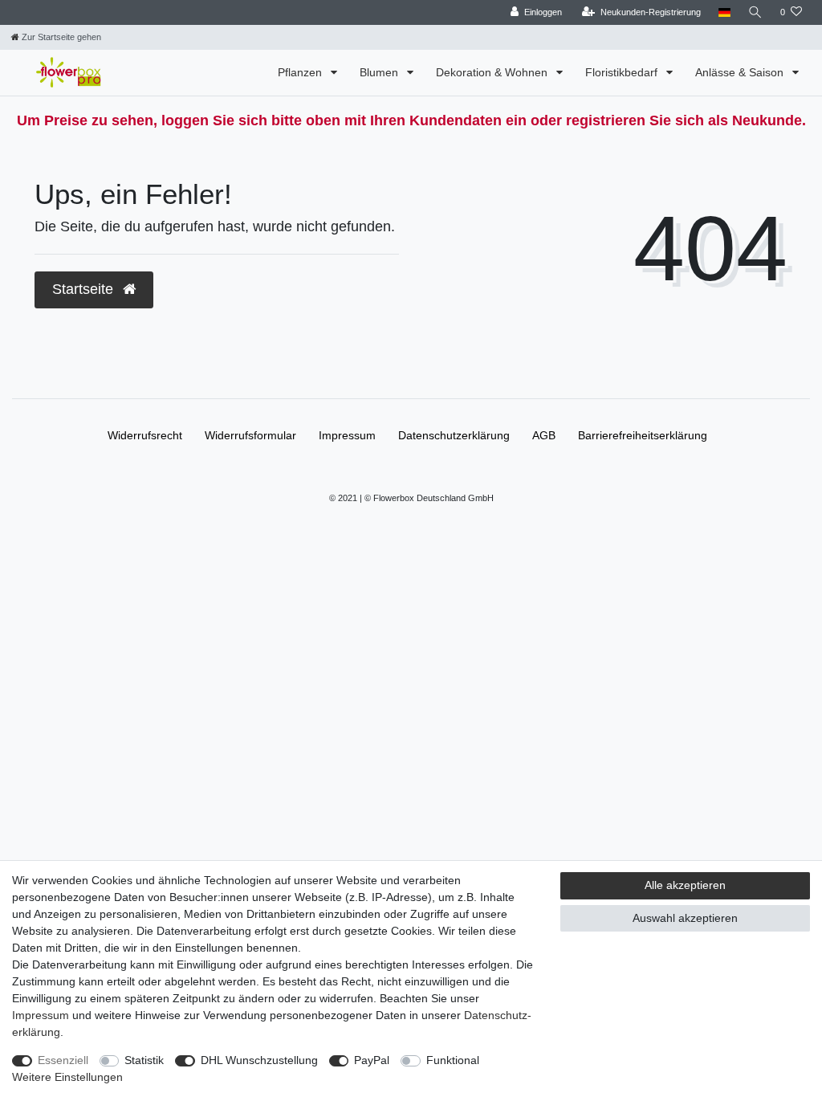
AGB (543, 435)
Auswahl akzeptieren (685, 917)
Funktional (452, 1060)
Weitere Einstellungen (67, 1076)
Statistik (144, 1060)
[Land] (724, 12)
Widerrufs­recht (145, 435)
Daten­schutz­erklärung (454, 435)
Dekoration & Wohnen (493, 72)
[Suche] (755, 12)
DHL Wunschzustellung (259, 1060)
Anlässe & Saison (741, 72)
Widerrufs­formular (250, 435)
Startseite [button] (84, 289)
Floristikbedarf (623, 72)
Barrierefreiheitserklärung (642, 435)
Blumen (380, 72)
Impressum (347, 435)
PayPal (371, 1060)
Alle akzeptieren (685, 885)
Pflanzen (301, 72)
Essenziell (63, 1060)
